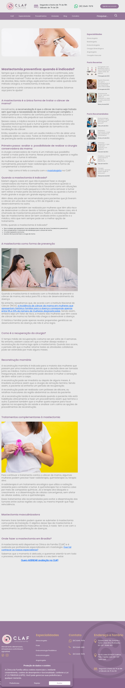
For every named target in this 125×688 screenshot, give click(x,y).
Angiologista (92, 52)
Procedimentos (41, 16)
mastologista (54, 170)
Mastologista (92, 42)
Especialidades (24, 16)
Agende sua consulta (109, 6)
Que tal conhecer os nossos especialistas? (36, 548)
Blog (65, 16)
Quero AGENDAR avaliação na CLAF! (39, 560)
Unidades (55, 16)
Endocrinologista (93, 45)
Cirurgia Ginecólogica (95, 48)
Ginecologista (92, 38)
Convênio (75, 16)
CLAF (12, 16)
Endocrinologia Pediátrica (46, 650)
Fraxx (38, 645)
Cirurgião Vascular (94, 55)
